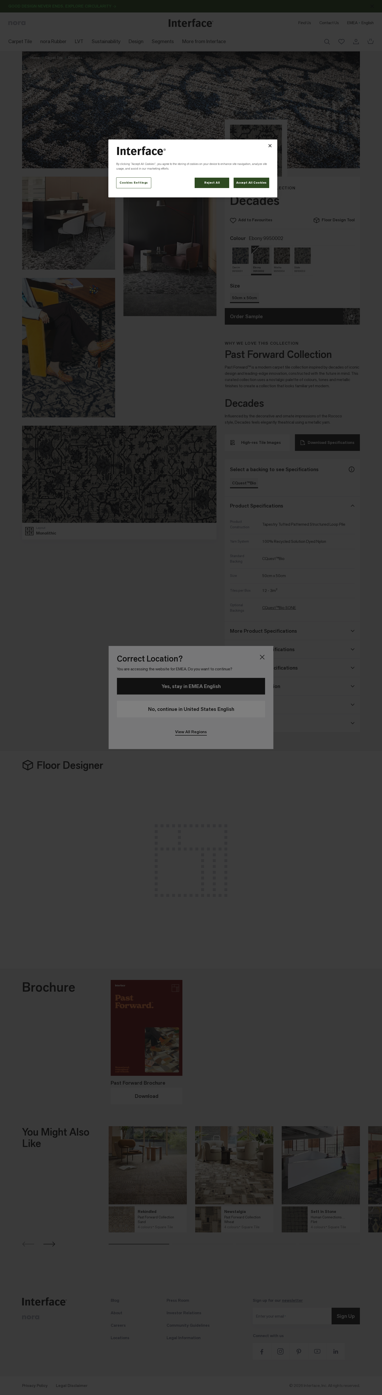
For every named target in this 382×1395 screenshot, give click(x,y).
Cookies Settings (134, 183)
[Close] (270, 145)
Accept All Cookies (251, 183)
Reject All (212, 183)
